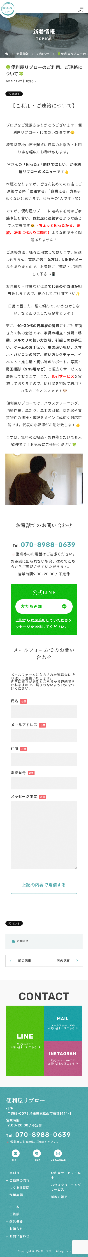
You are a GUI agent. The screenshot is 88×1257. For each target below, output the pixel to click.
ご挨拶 (14, 1214)
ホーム (14, 1207)
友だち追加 (31, 606)
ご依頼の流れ (19, 1180)
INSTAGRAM (62, 1058)
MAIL (61, 1023)
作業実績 (16, 1195)
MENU (82, 11)
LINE (23, 1040)
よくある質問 (19, 1187)
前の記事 (24, 961)
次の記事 (63, 961)
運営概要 (16, 1221)
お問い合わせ (19, 1236)
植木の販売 (59, 1197)
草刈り (14, 1173)
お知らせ (31, 81)
